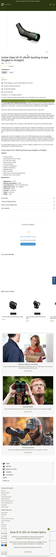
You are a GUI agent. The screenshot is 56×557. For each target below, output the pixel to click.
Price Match (4, 505)
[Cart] (50, 4)
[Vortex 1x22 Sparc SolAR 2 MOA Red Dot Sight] (37, 308)
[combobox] (28, 8)
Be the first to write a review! (28, 244)
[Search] (53, 8)
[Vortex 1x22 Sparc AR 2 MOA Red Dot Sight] (13, 307)
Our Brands (4, 494)
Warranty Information (6, 497)
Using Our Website (5, 520)
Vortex (11, 291)
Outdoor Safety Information (7, 518)
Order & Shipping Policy (6, 503)
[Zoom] (47, 51)
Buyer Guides (4, 512)
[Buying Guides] (28, 390)
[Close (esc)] (49, 529)
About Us (3, 490)
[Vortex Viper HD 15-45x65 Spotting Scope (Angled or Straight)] (10, 272)
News (2, 522)
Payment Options (5, 499)
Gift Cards (3, 526)
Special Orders (4, 507)
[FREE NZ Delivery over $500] (28, 348)
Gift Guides (3, 514)
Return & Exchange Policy (7, 501)
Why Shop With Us (5, 493)
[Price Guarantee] (28, 431)
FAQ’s (2, 516)
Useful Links (4, 524)
